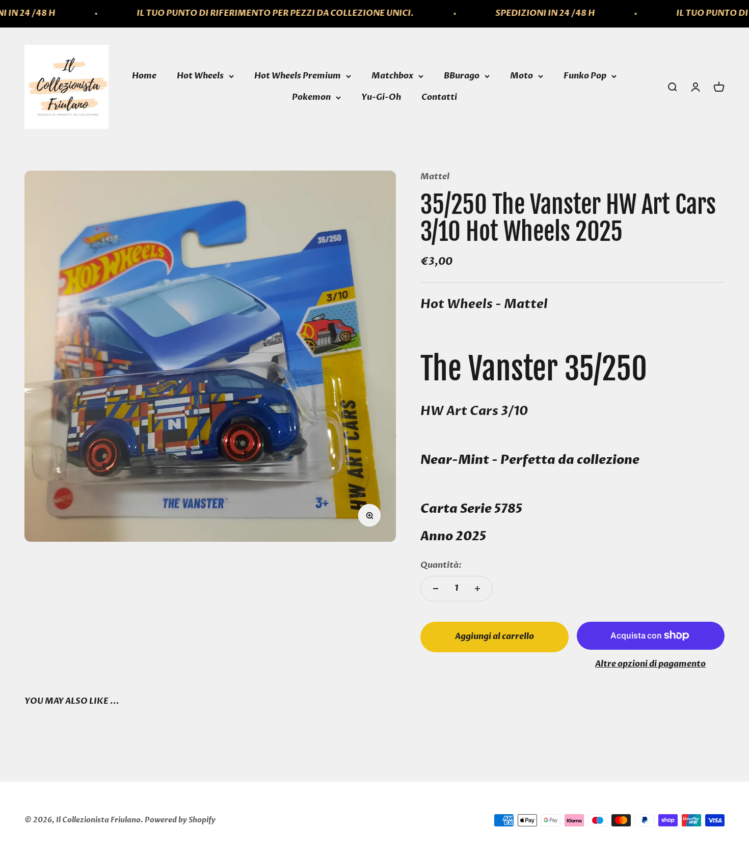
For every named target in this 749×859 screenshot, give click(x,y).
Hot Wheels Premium (297, 75)
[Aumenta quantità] (477, 588)
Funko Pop (585, 75)
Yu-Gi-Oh (381, 97)
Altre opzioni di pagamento (650, 664)
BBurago (461, 75)
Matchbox (392, 75)
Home (144, 75)
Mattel (434, 176)
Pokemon (311, 97)
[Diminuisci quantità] (435, 588)
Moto (521, 75)
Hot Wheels (200, 75)
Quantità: (441, 565)
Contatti (439, 97)
